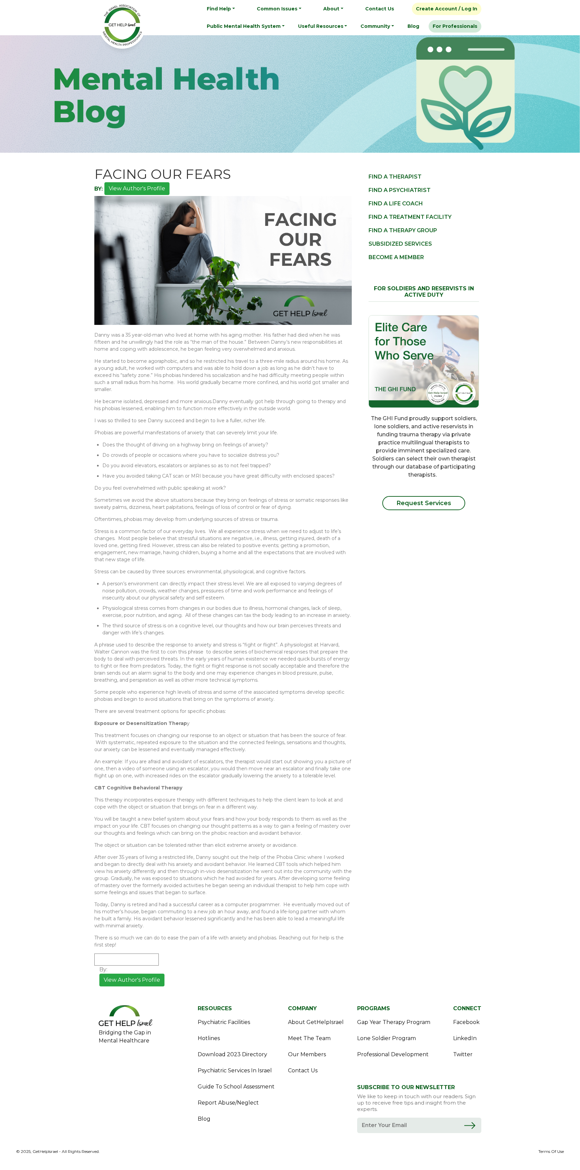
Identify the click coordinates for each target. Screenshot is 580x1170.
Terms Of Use (551, 1151)
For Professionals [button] (455, 26)
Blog (413, 26)
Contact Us (379, 9)
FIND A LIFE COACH (396, 203)
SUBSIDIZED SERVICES (400, 244)
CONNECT (467, 1008)
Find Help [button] (219, 9)
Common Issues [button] (277, 9)
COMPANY (302, 1008)
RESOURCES (215, 1008)
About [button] (331, 9)
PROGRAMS (373, 1008)
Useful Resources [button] (320, 26)
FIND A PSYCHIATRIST (400, 190)
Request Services (423, 503)
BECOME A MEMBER (396, 257)
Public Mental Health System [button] (244, 26)
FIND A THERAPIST (395, 177)
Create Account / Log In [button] (446, 9)
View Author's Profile (137, 188)
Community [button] (375, 26)
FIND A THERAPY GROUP (403, 230)
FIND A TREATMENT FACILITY (410, 217)
